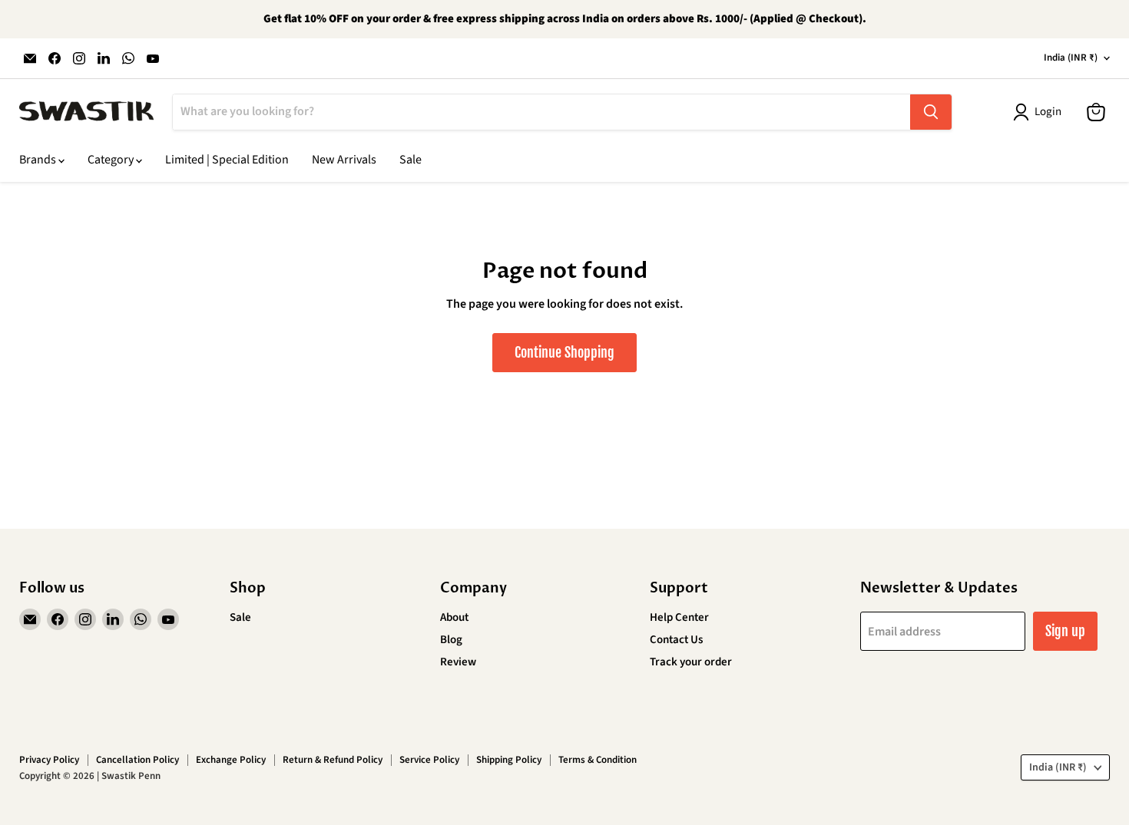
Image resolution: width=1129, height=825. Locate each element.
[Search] (931, 112)
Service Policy (429, 760)
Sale (410, 159)
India (1071, 57)
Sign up (1065, 630)
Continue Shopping (564, 352)
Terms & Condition (597, 760)
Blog (451, 640)
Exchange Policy (231, 760)
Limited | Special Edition (227, 159)
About (454, 617)
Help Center (679, 617)
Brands (38, 159)
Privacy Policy (49, 760)
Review (458, 662)
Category (112, 159)
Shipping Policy (508, 760)
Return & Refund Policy (332, 760)
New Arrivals (344, 159)
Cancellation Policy (137, 760)
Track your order (691, 662)
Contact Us (676, 640)
